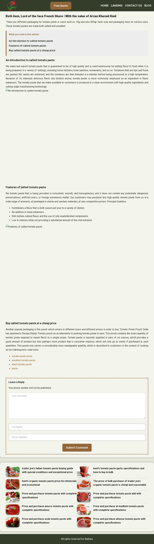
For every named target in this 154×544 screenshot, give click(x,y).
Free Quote (61, 5)
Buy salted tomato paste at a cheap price (32, 50)
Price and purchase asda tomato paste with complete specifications (46, 520)
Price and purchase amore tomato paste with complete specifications (47, 508)
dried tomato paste (22, 364)
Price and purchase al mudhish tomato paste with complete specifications (118, 508)
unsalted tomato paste (23, 360)
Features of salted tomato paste (27, 45)
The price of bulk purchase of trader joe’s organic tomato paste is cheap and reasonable (119, 483)
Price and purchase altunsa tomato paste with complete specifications (119, 520)
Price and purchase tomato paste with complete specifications (49, 495)
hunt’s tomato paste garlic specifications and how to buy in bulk (118, 470)
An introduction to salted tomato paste (31, 41)
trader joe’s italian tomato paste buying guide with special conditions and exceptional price (47, 470)
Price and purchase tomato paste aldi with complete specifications (117, 495)
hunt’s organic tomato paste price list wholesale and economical (49, 483)
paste (15, 368)
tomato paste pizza (22, 356)
